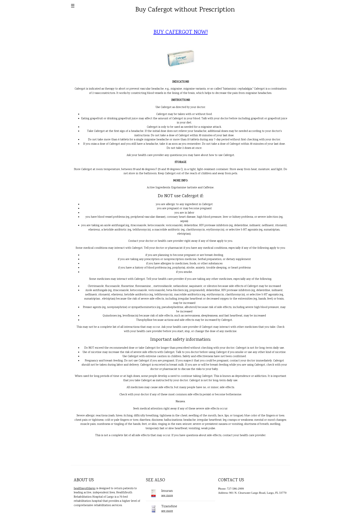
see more (167, 496)
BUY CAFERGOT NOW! (180, 32)
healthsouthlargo (85, 489)
